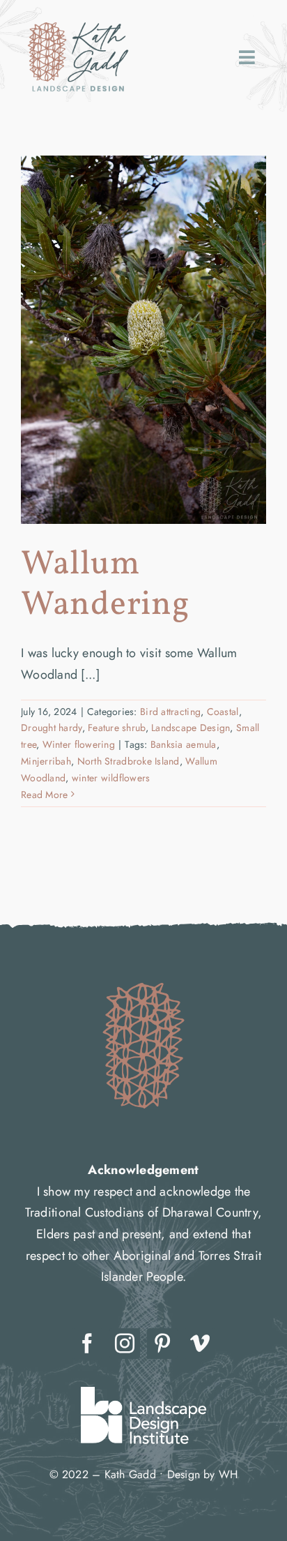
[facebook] (87, 1343)
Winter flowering (78, 744)
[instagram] (124, 1343)
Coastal (223, 712)
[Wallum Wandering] (143, 340)
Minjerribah (46, 761)
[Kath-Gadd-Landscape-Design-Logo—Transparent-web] (78, 20)
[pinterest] (162, 1343)
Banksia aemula (183, 744)
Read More (44, 795)
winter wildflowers (111, 778)
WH (228, 1474)
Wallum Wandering (105, 585)
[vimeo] (200, 1343)
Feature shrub (117, 728)
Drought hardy (51, 728)
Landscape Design (190, 728)
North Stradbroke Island (128, 761)
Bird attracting (170, 712)
